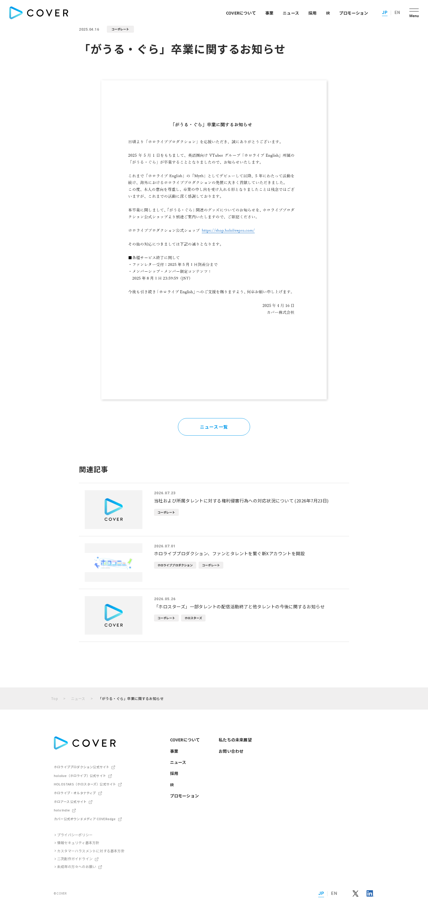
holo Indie (62, 810)
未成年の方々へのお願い (76, 866)
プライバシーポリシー (75, 834)
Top (54, 698)
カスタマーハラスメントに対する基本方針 (91, 850)
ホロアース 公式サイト (70, 801)
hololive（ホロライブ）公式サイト (80, 775)
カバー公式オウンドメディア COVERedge (85, 818)
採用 (312, 13)
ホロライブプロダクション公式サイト (81, 766)
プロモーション (353, 13)
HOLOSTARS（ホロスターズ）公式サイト (85, 784)
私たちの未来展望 (235, 740)
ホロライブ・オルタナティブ (75, 792)
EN (397, 12)
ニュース (291, 13)
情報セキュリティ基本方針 (78, 842)
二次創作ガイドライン (75, 858)
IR (328, 13)
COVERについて (241, 13)
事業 (269, 13)
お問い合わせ (231, 751)
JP (385, 12)
